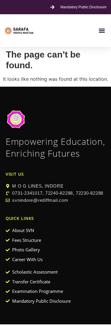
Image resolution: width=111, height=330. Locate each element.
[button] (102, 31)
